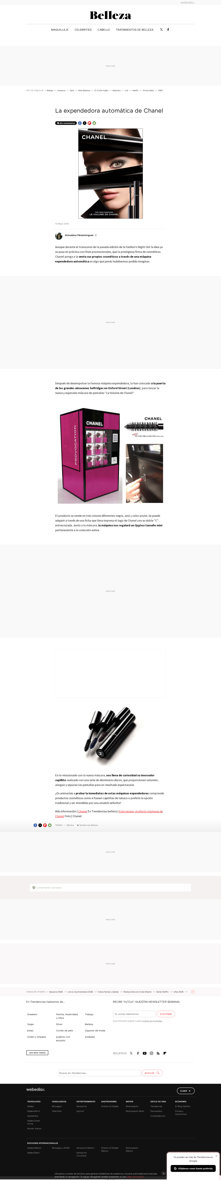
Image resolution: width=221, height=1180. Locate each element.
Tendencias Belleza (88, 825)
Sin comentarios (67, 123)
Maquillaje (60, 29)
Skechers (116, 90)
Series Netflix (162, 992)
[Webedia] (188, 2)
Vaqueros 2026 (56, 992)
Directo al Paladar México (109, 1149)
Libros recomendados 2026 (81, 992)
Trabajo (89, 1014)
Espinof (80, 1111)
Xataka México (34, 1148)
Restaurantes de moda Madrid (138, 992)
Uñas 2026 (178, 992)
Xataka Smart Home (33, 1122)
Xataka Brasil (33, 1152)
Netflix (135, 90)
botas (30, 1030)
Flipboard (89, 123)
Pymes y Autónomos (181, 1112)
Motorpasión (132, 1106)
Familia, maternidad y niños (67, 1016)
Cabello (104, 29)
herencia (61, 90)
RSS (158, 1052)
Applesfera (32, 1116)
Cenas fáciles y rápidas (108, 992)
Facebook (168, 29)
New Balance (84, 90)
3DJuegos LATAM (60, 1148)
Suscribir (166, 1014)
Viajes (30, 1024)
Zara (72, 90)
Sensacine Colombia (82, 1154)
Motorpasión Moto (135, 1111)
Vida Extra (56, 1111)
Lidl (126, 90)
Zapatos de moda (95, 1030)
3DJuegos (57, 1106)
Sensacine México (85, 1148)
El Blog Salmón (182, 1106)
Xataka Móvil (33, 1111)
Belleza (110, 15)
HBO (160, 90)
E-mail (94, 123)
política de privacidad (152, 1021)
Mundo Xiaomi (34, 1128)
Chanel (82, 811)
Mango (50, 90)
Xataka (30, 1106)
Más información (135, 1176)
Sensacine (82, 1106)
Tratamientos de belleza (134, 29)
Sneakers (32, 1014)
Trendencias (156, 1106)
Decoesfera (156, 1111)
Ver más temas (37, 1052)
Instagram (151, 1052)
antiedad (90, 1036)
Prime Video (148, 90)
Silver (59, 1024)
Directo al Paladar (109, 1106)
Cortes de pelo (64, 1030)
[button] (80, 235)
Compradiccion (158, 1116)
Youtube (144, 1052)
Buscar (150, 1073)
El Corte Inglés (101, 90)
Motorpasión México (132, 1149)
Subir (183, 1090)
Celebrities (83, 29)
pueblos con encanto (63, 1038)
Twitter (161, 29)
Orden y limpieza (36, 1036)
